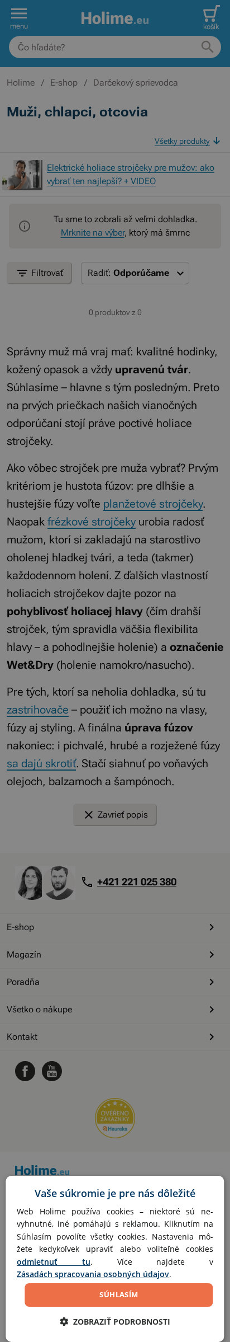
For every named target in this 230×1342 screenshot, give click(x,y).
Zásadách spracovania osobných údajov (93, 1274)
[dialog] (115, 1259)
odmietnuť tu (53, 1261)
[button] (115, 1321)
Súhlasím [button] (118, 1294)
